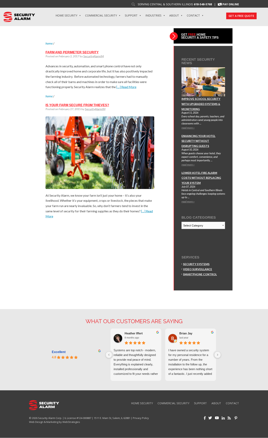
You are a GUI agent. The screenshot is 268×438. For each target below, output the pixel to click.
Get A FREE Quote (241, 16)
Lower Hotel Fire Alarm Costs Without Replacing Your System (201, 177)
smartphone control (200, 274)
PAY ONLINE (230, 4)
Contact (193, 15)
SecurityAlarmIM (93, 56)
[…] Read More (126, 87)
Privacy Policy (141, 418)
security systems (196, 264)
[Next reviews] (217, 354)
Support (131, 15)
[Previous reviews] (109, 354)
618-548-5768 (203, 4)
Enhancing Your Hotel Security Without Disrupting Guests (198, 141)
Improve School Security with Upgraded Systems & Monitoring (200, 103)
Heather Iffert (134, 333)
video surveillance (197, 269)
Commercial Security (101, 15)
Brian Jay (185, 333)
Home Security (66, 15)
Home (49, 43)
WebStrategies (71, 422)
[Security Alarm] (19, 16)
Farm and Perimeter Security (72, 52)
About (174, 15)
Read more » (187, 127)
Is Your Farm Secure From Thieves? (77, 105)
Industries (153, 15)
